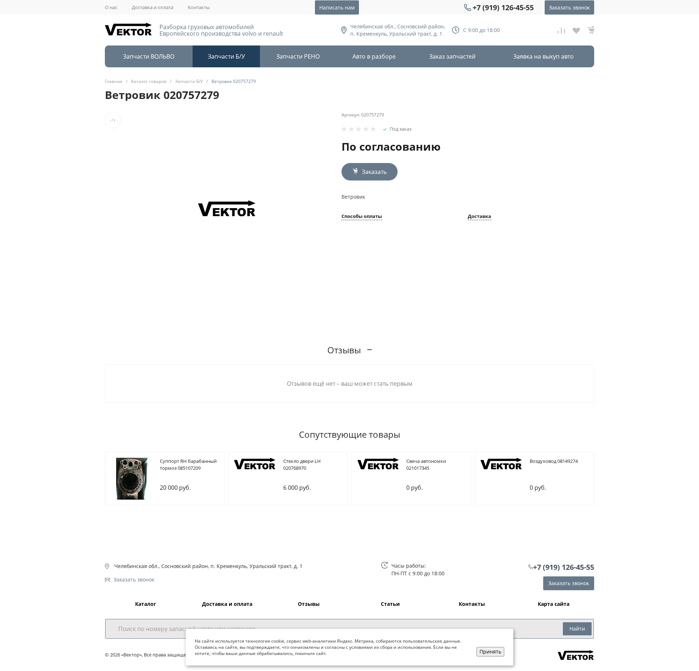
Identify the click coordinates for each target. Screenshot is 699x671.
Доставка (479, 216)
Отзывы (309, 604)
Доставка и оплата (152, 7)
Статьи (390, 604)
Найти (577, 628)
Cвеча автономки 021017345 (426, 465)
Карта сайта (553, 604)
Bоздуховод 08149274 (554, 461)
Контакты (199, 7)
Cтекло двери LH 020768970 (302, 465)
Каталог (145, 604)
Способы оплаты (361, 216)
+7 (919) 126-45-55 (503, 7)
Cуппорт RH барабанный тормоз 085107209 (188, 465)
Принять (490, 651)
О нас (111, 7)
